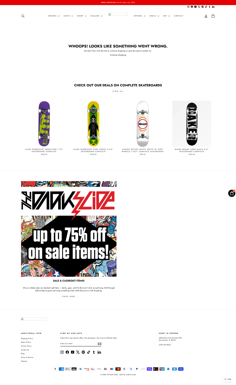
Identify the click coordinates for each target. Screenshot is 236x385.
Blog (22, 353)
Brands (53, 16)
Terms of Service (27, 357)
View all (118, 91)
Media (153, 16)
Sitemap (24, 361)
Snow (80, 16)
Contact (179, 16)
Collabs (95, 16)
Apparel (138, 16)
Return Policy (26, 342)
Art (165, 16)
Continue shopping (118, 55)
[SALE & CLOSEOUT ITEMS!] (68, 229)
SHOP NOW (68, 296)
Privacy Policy (26, 346)
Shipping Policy (27, 338)
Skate (67, 16)
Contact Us (25, 350)
